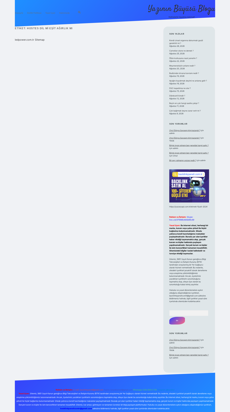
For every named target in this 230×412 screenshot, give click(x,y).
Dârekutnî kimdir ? (177, 96)
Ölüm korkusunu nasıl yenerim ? (183, 58)
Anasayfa (19, 13)
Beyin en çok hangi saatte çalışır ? (184, 103)
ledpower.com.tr (24, 39)
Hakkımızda (64, 13)
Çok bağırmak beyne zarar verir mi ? (185, 111)
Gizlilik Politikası (34, 13)
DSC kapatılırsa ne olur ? (180, 88)
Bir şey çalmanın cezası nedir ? (182, 160)
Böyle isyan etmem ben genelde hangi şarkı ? (189, 145)
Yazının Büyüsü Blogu (181, 9)
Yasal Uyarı (50, 13)
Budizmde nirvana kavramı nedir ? (184, 73)
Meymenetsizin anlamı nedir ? (182, 66)
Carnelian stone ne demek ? (181, 51)
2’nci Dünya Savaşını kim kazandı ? (184, 130)
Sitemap (40, 39)
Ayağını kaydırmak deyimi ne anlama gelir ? (188, 81)
